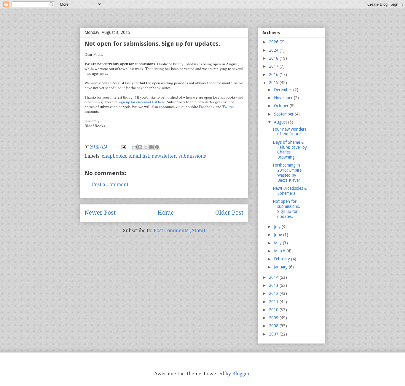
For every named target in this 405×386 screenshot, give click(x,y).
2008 (274, 325)
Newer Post (100, 212)
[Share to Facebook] (151, 147)
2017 (274, 66)
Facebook (207, 106)
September (284, 114)
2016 (274, 74)
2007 (274, 334)
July (278, 226)
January (281, 267)
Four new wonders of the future (289, 132)
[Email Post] (122, 146)
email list (138, 156)
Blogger (241, 373)
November (284, 97)
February (282, 259)
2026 (274, 41)
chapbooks (114, 156)
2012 (274, 293)
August (281, 122)
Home (165, 212)
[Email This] (135, 147)
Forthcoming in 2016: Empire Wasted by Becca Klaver (287, 172)
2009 (274, 317)
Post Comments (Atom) (179, 230)
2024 (274, 50)
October (282, 105)
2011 (274, 301)
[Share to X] (146, 147)
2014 (274, 277)
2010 (274, 309)
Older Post (229, 212)
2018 (274, 58)
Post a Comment (110, 184)
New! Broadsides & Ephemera (290, 191)
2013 (274, 285)
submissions (192, 156)
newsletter (164, 156)
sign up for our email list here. (142, 102)
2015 (274, 82)
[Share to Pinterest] (157, 147)
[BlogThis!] (140, 147)
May (278, 243)
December (283, 89)
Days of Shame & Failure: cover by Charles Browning (290, 149)
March (280, 251)
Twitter (228, 106)
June (278, 234)
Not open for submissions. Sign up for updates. (286, 209)
